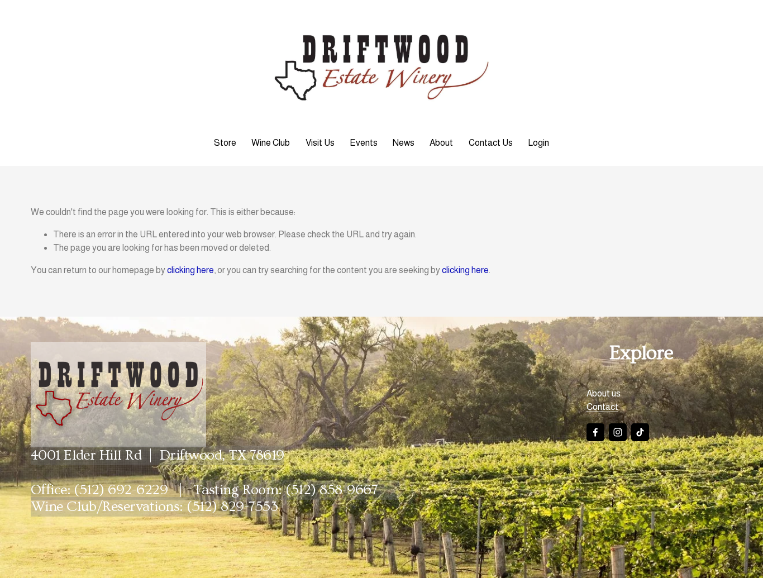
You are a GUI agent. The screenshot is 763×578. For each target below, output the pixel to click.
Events (364, 142)
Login (538, 142)
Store (225, 142)
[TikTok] (640, 432)
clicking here (190, 270)
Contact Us (491, 142)
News (403, 142)
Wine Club (270, 142)
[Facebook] (595, 432)
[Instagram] (618, 432)
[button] (429, 366)
